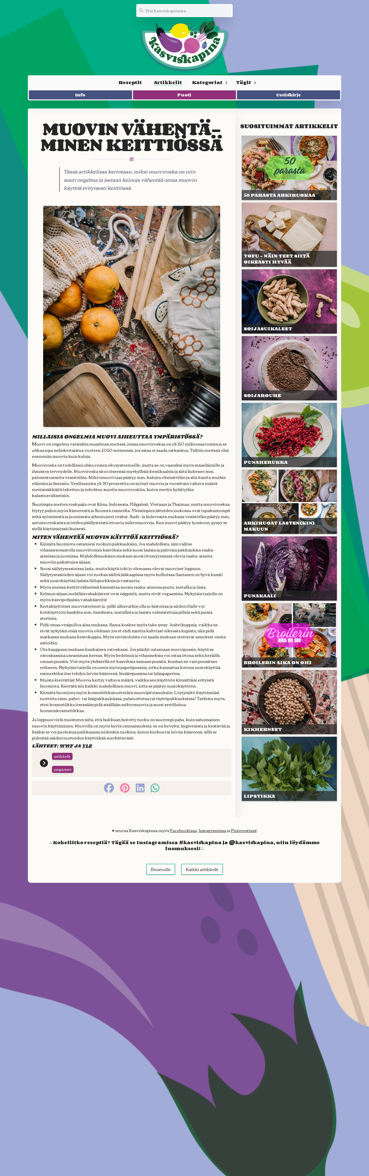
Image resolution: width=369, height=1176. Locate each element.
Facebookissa (183, 830)
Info (80, 95)
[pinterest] (125, 788)
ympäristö (63, 769)
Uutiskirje (288, 95)
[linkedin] (140, 788)
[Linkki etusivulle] (184, 45)
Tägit (243, 82)
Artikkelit (168, 82)
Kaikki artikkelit (202, 869)
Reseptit (130, 82)
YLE (87, 746)
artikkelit (62, 756)
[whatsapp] (155, 788)
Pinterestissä (243, 830)
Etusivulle (161, 869)
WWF (66, 746)
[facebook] (109, 788)
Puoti (184, 95)
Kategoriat (207, 82)
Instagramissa (212, 830)
